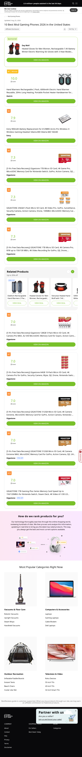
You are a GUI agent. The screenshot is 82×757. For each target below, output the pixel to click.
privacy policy (36, 12)
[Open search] (73, 3)
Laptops (48, 614)
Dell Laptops (50, 625)
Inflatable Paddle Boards (14, 678)
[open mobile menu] (76, 3)
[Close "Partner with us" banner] (75, 711)
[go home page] (8, 3)
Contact (7, 732)
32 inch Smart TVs (52, 690)
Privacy (6, 740)
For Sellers (32, 728)
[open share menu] (64, 29)
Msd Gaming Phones (14, 16)
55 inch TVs (49, 682)
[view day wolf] (14, 48)
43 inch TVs (49, 686)
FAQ (5, 736)
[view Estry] (13, 119)
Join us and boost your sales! (50, 719)
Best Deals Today (35, 732)
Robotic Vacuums (11, 614)
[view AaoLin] (14, 79)
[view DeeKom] (16, 287)
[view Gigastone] (13, 158)
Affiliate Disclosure (12, 29)
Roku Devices (50, 678)
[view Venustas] (60, 287)
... (4, 16)
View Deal (17, 303)
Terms (6, 743)
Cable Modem (50, 621)
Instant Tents (9, 682)
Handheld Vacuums (12, 625)
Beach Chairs (9, 686)
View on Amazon (41, 60)
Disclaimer (8, 747)
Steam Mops (9, 621)
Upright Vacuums (11, 618)
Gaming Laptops (52, 618)
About (6, 728)
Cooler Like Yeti (10, 690)
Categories (57, 728)
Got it (73, 10)
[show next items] (72, 271)
